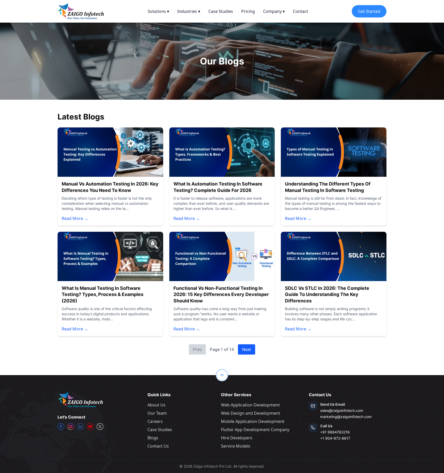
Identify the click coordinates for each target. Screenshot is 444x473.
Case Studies (220, 11)
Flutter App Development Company (255, 429)
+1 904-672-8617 (335, 438)
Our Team (157, 413)
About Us (156, 405)
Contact (300, 11)
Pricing (248, 11)
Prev (197, 349)
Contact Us (158, 446)
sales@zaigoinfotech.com (341, 410)
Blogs (152, 438)
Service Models (235, 446)
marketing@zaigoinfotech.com (346, 416)
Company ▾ (274, 11)
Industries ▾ (188, 11)
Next (246, 349)
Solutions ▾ (158, 11)
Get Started (369, 11)
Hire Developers (236, 438)
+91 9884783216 (335, 432)
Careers (155, 421)
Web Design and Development (250, 413)
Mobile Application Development (252, 421)
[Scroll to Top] (222, 375)
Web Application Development (250, 405)
